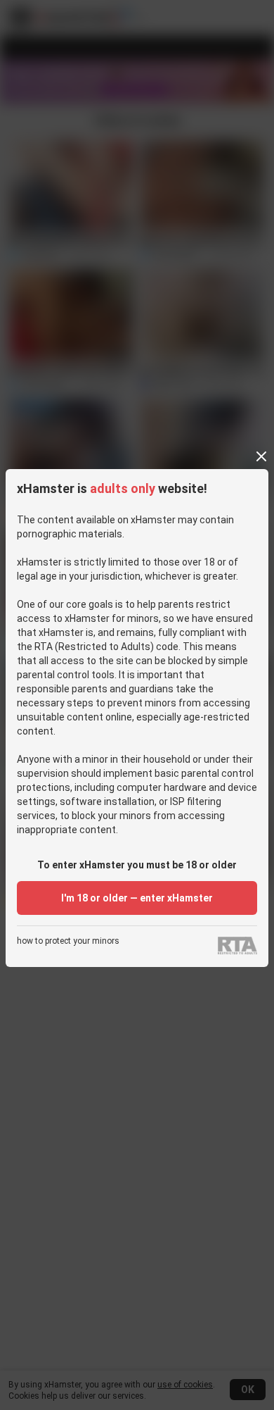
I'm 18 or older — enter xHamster (137, 898)
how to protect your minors (68, 941)
